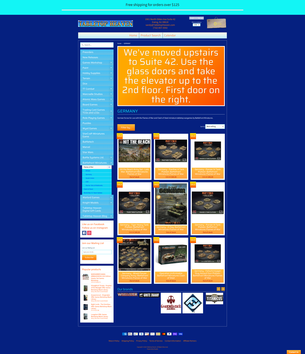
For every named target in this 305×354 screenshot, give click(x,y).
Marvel (86, 147)
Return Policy (114, 341)
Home (133, 35)
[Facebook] (84, 233)
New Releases (90, 57)
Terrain (98, 78)
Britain (88, 171)
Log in (192, 18)
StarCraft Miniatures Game (94, 135)
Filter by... (126, 127)
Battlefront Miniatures (98, 163)
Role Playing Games (98, 118)
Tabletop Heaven (151, 347)
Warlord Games (98, 197)
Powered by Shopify (152, 349)
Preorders (88, 52)
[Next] (223, 289)
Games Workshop (98, 63)
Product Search (151, 35)
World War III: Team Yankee (93, 193)
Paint (98, 68)
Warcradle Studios (98, 94)
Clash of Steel (88, 189)
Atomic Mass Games (98, 99)
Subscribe (89, 257)
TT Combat (98, 89)
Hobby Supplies (98, 73)
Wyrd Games (98, 128)
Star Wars (88, 152)
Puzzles (87, 123)
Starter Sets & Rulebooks (94, 185)
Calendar (170, 35)
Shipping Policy (128, 341)
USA (87, 182)
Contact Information (173, 341)
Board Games (98, 105)
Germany (89, 174)
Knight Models (98, 203)
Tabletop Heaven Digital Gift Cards (92, 209)
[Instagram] (89, 233)
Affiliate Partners (189, 341)
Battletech (88, 142)
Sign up (200, 18)
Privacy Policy (141, 341)
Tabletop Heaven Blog (98, 216)
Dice (85, 83)
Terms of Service (156, 341)
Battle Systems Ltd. (98, 158)
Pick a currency (196, 22)
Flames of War (98, 167)
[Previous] (218, 289)
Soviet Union (90, 178)
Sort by (202, 127)
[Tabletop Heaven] (105, 23)
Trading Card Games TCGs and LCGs (98, 111)
